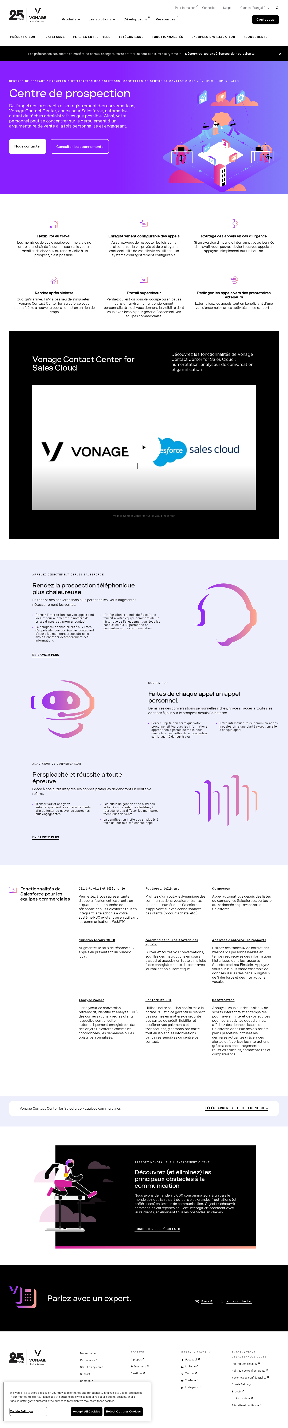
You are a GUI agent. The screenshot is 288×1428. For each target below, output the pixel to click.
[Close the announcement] (280, 53)
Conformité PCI (158, 1000)
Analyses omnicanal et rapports (239, 940)
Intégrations (131, 37)
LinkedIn (190, 1366)
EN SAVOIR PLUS (45, 654)
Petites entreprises (91, 37)
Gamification (223, 1000)
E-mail (207, 1301)
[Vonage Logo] (27, 15)
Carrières (136, 1373)
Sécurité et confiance (245, 1405)
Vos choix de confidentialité (249, 1377)
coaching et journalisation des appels (171, 942)
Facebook (191, 1359)
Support (228, 7)
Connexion (209, 7)
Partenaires (87, 1360)
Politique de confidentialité (248, 1370)
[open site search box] (277, 7)
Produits (69, 19)
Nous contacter (27, 146)
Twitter (189, 1373)
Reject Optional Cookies (123, 1411)
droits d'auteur (241, 1398)
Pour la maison (185, 7)
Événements (138, 1366)
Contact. (85, 1381)
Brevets (237, 1391)
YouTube (190, 1380)
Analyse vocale (91, 1000)
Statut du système (91, 1367)
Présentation (22, 37)
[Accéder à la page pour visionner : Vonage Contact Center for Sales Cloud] (144, 447)
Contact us (265, 19)
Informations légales (244, 1363)
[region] (77, 1401)
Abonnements (256, 37)
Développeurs (135, 19)
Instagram (191, 1387)
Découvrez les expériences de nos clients (220, 53)
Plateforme (54, 37)
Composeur (221, 888)
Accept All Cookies (86, 1411)
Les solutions (100, 19)
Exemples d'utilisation (213, 37)
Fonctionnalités (167, 37)
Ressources (166, 19)
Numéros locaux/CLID (97, 940)
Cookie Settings (242, 1384)
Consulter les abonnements (79, 147)
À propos (136, 1359)
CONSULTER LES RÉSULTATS (157, 1229)
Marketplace (88, 1353)
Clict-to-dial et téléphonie (102, 888)
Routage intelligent (162, 888)
